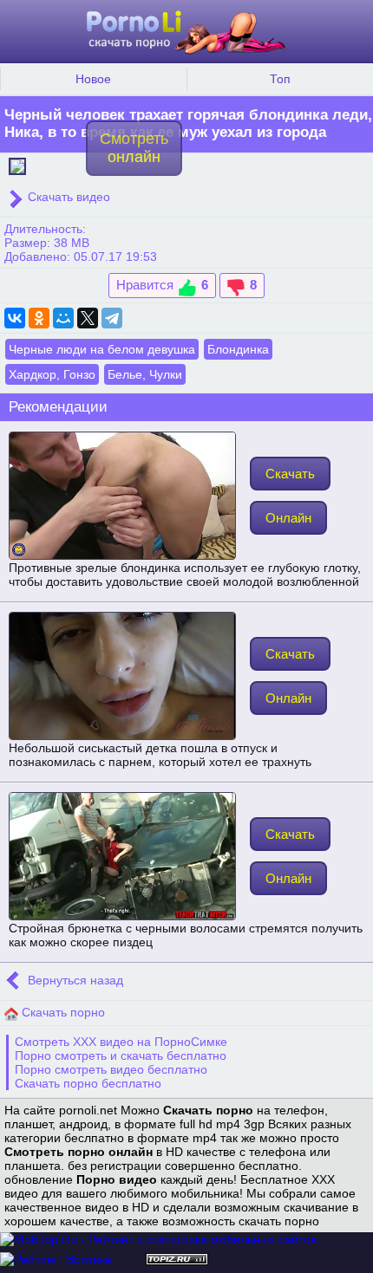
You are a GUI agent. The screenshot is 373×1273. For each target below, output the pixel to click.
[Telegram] (111, 318)
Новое (93, 79)
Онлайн (288, 517)
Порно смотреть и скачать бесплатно (120, 1055)
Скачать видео (67, 197)
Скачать (290, 473)
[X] (87, 318)
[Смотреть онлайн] (17, 164)
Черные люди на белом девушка (102, 349)
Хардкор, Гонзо (52, 374)
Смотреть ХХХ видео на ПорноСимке (121, 1042)
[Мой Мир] (63, 318)
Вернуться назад (73, 980)
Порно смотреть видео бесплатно (111, 1069)
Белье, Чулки (145, 374)
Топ (280, 79)
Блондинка (238, 349)
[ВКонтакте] (14, 318)
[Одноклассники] (39, 318)
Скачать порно (61, 1012)
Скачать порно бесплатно (88, 1083)
